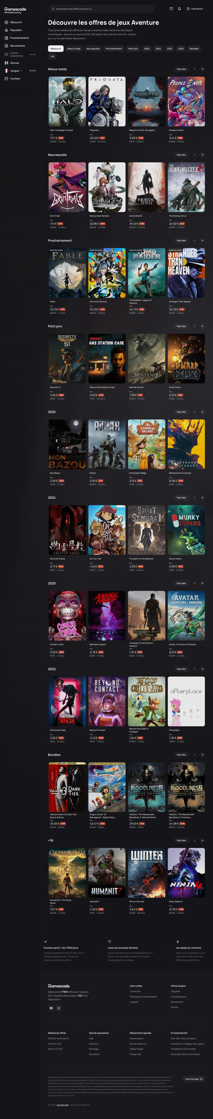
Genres (174, 1007)
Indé (91, 1038)
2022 (181, 48)
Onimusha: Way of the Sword (185, 1054)
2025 (146, 48)
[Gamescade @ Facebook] (51, 1008)
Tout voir (181, 69)
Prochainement (114, 48)
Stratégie (94, 1049)
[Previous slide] (195, 69)
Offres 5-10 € (54, 1043)
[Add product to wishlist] (82, 138)
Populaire (175, 991)
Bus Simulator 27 (138, 1043)
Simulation (94, 1054)
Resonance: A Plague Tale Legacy (187, 1043)
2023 (169, 48)
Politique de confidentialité (143, 996)
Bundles (194, 48)
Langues (134, 1001)
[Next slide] (202, 69)
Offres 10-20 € (55, 1049)
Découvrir (56, 48)
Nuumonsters (136, 1038)
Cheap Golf (135, 1054)
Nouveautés (93, 48)
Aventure (93, 1043)
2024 (158, 48)
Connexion (135, 991)
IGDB (93, 1089)
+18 (52, 56)
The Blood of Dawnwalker (183, 1049)
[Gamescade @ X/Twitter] (59, 1008)
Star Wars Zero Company (183, 1038)
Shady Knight (136, 1049)
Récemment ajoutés (140, 1032)
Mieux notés (73, 48)
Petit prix (133, 48)
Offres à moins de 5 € (58, 1038)
